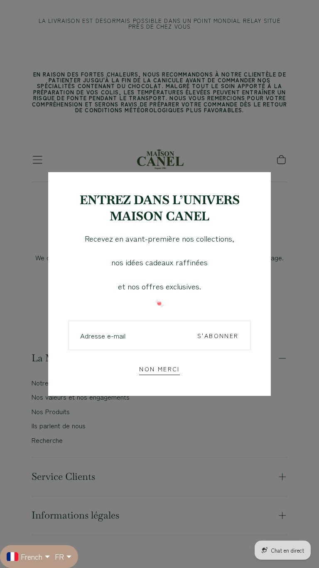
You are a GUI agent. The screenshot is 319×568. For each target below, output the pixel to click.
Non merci (159, 368)
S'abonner (217, 335)
